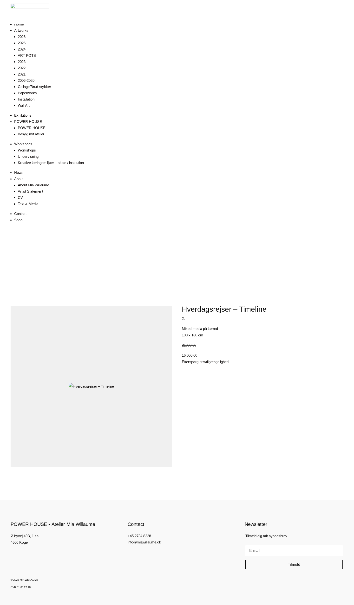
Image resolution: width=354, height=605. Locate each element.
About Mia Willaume (33, 185)
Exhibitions (22, 115)
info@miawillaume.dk (144, 542)
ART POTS (27, 55)
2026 (22, 37)
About (18, 179)
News (18, 172)
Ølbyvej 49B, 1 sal (25, 536)
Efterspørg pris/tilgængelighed (205, 362)
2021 (22, 74)
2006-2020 (26, 80)
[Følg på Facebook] (12, 554)
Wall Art (24, 105)
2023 (22, 62)
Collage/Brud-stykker (34, 87)
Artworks (21, 30)
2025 (22, 43)
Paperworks (27, 93)
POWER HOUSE (28, 122)
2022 (22, 68)
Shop (18, 220)
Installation (26, 99)
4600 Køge (19, 542)
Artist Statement (30, 191)
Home (19, 24)
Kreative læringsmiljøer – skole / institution (51, 163)
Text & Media (28, 204)
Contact (20, 214)
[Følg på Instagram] (20, 554)
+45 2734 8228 (139, 536)
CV (20, 197)
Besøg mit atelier (31, 134)
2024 (22, 49)
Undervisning (28, 156)
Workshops (23, 144)
